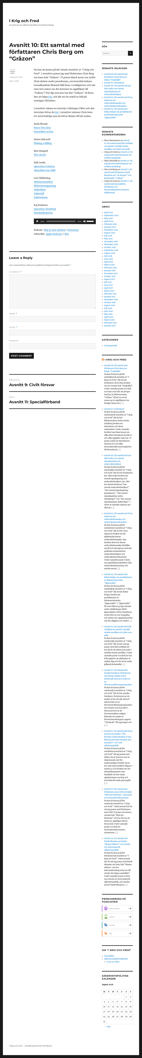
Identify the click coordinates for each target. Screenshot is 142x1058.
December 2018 (111, 241)
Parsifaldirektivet (43, 212)
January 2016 (110, 326)
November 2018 (111, 244)
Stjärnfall (39, 193)
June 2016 (108, 311)
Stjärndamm (41, 197)
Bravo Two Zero (42, 127)
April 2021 (108, 212)
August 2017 (109, 279)
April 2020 (108, 221)
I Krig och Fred (24, 20)
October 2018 (110, 247)
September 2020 (111, 215)
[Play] (37, 221)
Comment (15, 272)
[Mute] (84, 221)
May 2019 (108, 238)
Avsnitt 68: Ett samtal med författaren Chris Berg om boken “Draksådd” (115, 77)
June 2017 (108, 285)
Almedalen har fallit (45, 170)
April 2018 (108, 262)
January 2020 (110, 227)
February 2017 (110, 294)
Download (73, 230)
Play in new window (54, 230)
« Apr (108, 1026)
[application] (65, 221)
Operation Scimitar (44, 166)
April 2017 (108, 288)
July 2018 (108, 256)
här (50, 96)
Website (14, 341)
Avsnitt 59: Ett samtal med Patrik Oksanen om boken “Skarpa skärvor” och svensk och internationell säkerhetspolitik (117, 844)
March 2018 (109, 265)
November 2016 (111, 299)
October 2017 (110, 276)
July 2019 (108, 236)
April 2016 (108, 317)
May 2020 (108, 218)
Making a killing (43, 143)
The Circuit (40, 154)
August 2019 (109, 233)
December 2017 (111, 273)
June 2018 (108, 259)
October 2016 (110, 302)
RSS (66, 234)
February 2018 (110, 268)
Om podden (109, 956)
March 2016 (109, 320)
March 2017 (109, 291)
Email (13, 327)
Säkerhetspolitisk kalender (116, 959)
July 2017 (108, 282)
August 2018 (109, 253)
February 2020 (110, 224)
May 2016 (108, 314)
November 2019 (111, 230)
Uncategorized (110, 345)
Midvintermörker (43, 181)
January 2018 (110, 270)
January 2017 (110, 297)
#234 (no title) (112, 962)
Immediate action (43, 131)
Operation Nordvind (45, 209)
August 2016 (109, 305)
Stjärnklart (40, 189)
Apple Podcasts (54, 234)
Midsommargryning (45, 185)
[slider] (90, 221)
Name (13, 314)
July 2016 (108, 308)
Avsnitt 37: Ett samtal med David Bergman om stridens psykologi (118, 155)
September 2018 (111, 250)
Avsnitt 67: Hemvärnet (114, 83)
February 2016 (110, 323)
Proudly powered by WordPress (38, 1046)
